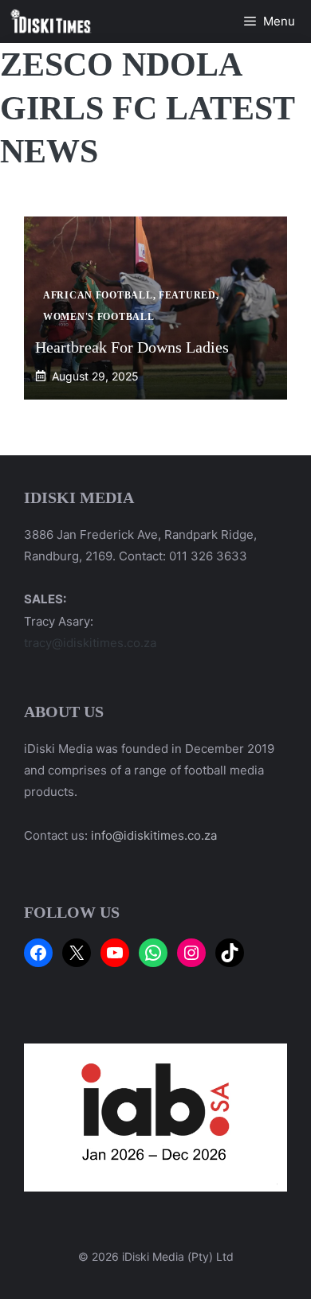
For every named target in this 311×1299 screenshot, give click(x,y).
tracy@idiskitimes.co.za (90, 642)
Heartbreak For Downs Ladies (132, 347)
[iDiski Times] (51, 21)
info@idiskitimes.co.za (154, 835)
